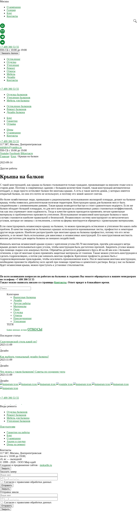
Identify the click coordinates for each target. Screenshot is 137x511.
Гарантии (12, 121)
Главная (4, 156)
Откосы (11, 71)
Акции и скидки (16, 441)
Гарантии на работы (18, 432)
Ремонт (11, 68)
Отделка (11, 62)
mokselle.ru (46, 465)
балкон (9, 330)
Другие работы (22, 303)
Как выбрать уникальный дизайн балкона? (24, 356)
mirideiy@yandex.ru (11, 147)
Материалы (19, 306)
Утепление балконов (18, 97)
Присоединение (22, 318)
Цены (10, 129)
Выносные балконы (24, 297)
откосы (34, 328)
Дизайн (11, 77)
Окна (16, 309)
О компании (14, 7)
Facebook (15, 153)
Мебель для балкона (18, 100)
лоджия (24, 330)
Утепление (13, 65)
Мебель (11, 74)
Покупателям (7, 426)
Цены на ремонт (16, 444)
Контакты (12, 16)
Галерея (11, 10)
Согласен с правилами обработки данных (27, 482)
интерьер (16, 330)
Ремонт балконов (16, 109)
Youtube (4, 153)
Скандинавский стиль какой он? (18, 341)
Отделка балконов (17, 94)
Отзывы (11, 124)
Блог (9, 13)
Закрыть (5, 468)
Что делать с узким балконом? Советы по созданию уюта (32, 371)
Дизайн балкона (16, 112)
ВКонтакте (27, 153)
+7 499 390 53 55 (9, 46)
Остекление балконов (19, 106)
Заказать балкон (9, 53)
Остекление (13, 59)
